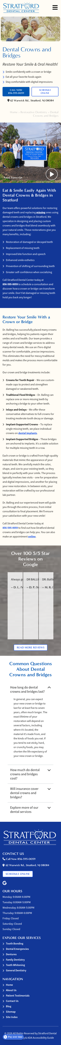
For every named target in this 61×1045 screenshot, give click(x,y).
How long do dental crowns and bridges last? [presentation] (27, 689)
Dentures (11, 954)
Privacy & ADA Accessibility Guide (35, 1037)
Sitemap (11, 1011)
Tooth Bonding (14, 943)
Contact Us (12, 1001)
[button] (5, 883)
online (32, 536)
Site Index (12, 1017)
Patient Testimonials (17, 995)
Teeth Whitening (15, 965)
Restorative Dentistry (34, 112)
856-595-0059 (10, 284)
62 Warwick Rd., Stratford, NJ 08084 (31, 100)
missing (40, 212)
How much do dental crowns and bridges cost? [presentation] (25, 774)
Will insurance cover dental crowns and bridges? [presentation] (24, 793)
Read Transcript (13, 177)
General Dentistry (16, 970)
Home (14, 112)
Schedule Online (45, 91)
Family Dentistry (15, 959)
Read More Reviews (30, 647)
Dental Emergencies (17, 949)
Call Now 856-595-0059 (16, 91)
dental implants (27, 433)
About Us (11, 990)
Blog (8, 1006)
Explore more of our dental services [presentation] (24, 809)
